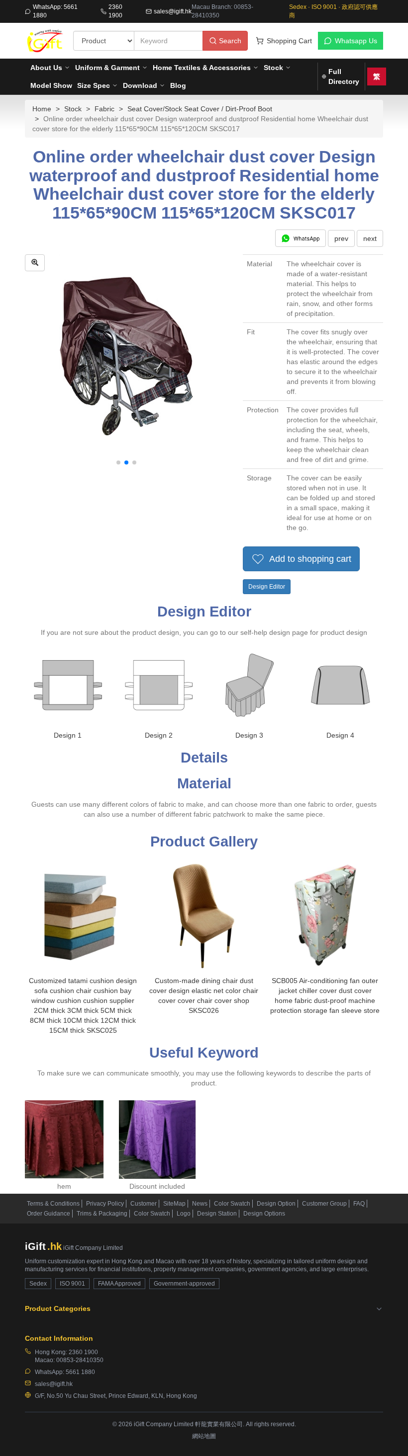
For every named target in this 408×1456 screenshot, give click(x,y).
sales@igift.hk (173, 11)
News (199, 1203)
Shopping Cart (289, 41)
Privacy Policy (105, 1203)
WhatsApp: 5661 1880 (55, 11)
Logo (184, 1213)
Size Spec (93, 85)
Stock (273, 68)
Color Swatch (232, 1203)
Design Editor (266, 586)
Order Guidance (48, 1213)
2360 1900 (115, 11)
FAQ (359, 1203)
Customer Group (324, 1203)
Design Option (276, 1203)
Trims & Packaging (102, 1213)
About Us (46, 68)
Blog (178, 85)
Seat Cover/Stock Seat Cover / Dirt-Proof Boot (199, 109)
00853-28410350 (79, 1360)
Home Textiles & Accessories (202, 68)
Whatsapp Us (356, 41)
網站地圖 (204, 1436)
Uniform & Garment (107, 68)
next (370, 238)
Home (41, 109)
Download (140, 85)
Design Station (217, 1213)
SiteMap (174, 1203)
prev (341, 238)
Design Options (264, 1213)
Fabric (104, 109)
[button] (118, 462)
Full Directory (343, 76)
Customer (143, 1203)
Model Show (51, 85)
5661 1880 (80, 1372)
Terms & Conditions (53, 1203)
